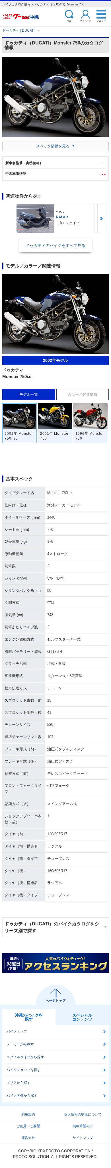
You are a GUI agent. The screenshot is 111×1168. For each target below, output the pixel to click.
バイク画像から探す (22, 1096)
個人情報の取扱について (83, 1114)
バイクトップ (17, 1031)
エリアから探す (18, 1083)
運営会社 (28, 1138)
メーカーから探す (20, 1044)
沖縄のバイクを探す (29, 1017)
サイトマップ (83, 1138)
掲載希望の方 (83, 1126)
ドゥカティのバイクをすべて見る (55, 245)
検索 (69, 20)
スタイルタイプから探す (25, 1057)
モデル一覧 (28, 394)
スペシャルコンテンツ (82, 1017)
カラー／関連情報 (82, 394)
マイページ (85, 20)
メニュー (101, 20)
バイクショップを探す (24, 1070)
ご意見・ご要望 (28, 1126)
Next (101, 218)
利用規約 (28, 1114)
